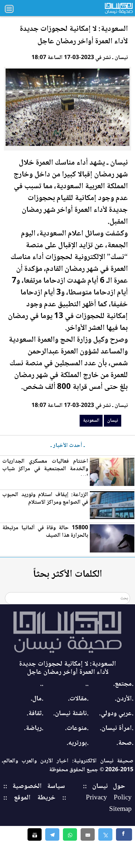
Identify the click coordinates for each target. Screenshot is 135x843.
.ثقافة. (35, 713)
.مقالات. (78, 699)
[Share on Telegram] (52, 834)
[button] (70, 834)
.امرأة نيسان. (116, 728)
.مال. (36, 699)
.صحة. (124, 743)
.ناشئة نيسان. (70, 713)
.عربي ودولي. (116, 713)
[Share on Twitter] (105, 834)
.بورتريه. (77, 743)
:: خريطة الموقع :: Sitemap (67, 803)
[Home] (67, 632)
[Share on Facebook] (124, 834)
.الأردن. (124, 699)
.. (86, 684)
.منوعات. (76, 728)
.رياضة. (33, 728)
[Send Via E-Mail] (88, 834)
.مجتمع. (123, 684)
